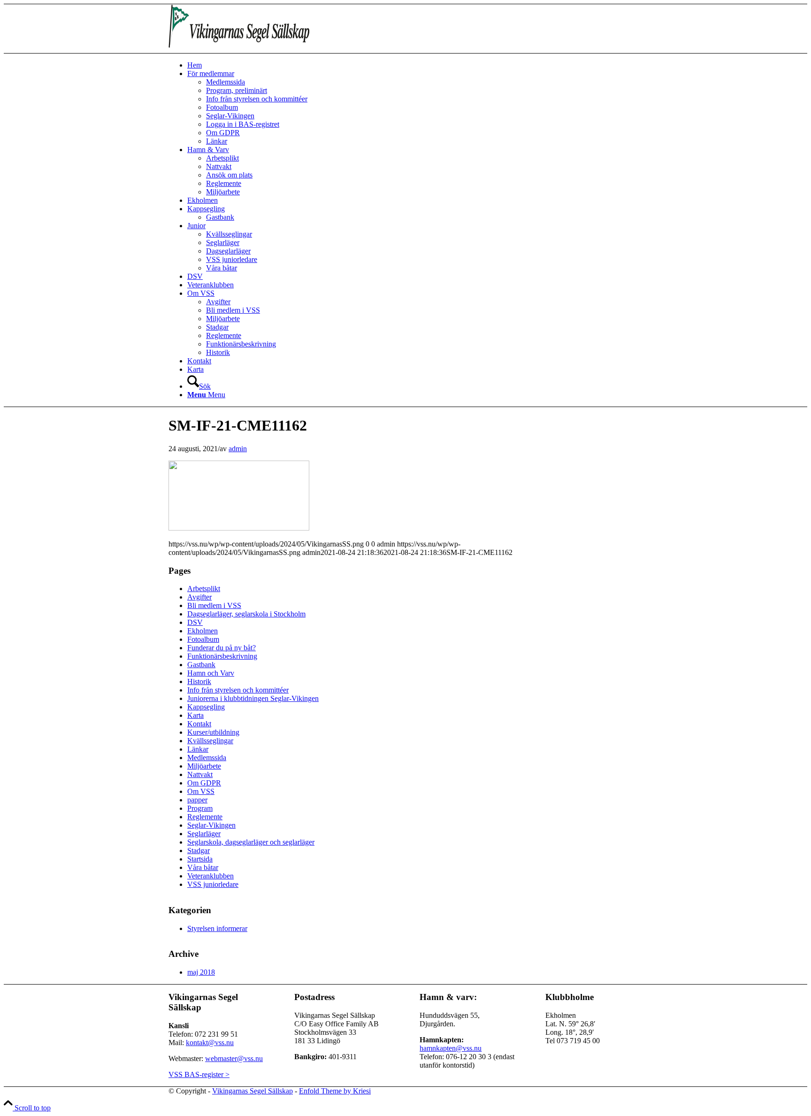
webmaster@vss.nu (234, 1058)
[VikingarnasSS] (238, 49)
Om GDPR (204, 783)
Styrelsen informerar (217, 928)
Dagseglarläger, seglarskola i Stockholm (246, 614)
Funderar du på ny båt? (221, 648)
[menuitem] (415, 65)
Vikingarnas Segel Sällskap (252, 1091)
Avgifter (199, 597)
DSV (195, 622)
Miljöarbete (204, 766)
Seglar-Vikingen (211, 825)
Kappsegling (206, 707)
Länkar (197, 749)
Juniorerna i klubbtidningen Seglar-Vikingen (253, 698)
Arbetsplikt (203, 589)
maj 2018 (201, 972)
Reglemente (204, 817)
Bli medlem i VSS (214, 605)
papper (197, 800)
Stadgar (198, 850)
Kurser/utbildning (213, 732)
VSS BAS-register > (199, 1074)
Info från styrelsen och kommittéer (238, 690)
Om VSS (200, 791)
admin (238, 449)
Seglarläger (204, 834)
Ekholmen (202, 631)
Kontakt (199, 724)
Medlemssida (206, 758)
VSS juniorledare (212, 884)
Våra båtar (202, 867)
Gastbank (201, 665)
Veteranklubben (210, 876)
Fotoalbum (203, 639)
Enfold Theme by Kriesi (335, 1091)
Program (200, 808)
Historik (199, 681)
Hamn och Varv (210, 673)
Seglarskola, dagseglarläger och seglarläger (250, 842)
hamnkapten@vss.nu (451, 1048)
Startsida (200, 859)
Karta (195, 715)
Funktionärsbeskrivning (222, 656)
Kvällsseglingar (210, 741)
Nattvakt (200, 774)
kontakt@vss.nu (210, 1043)
